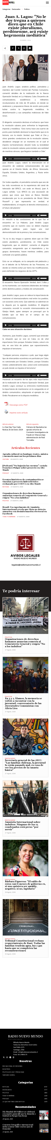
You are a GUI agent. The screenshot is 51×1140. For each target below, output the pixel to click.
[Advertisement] (25, 983)
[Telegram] (29, 48)
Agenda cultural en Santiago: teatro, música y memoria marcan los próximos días (25, 455)
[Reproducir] (5, 158)
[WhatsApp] (24, 48)
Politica (26, 9)
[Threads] (13, 1057)
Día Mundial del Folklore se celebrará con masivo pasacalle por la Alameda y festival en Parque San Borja (19, 1114)
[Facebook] (12, 48)
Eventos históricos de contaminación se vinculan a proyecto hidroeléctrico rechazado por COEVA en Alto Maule (23, 481)
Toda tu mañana (8, 516)
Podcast (5, 473)
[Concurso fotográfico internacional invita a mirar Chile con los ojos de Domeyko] (44, 1128)
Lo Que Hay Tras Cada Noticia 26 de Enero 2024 (12, 428)
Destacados (16, 9)
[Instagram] (7, 1057)
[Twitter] (3, 1057)
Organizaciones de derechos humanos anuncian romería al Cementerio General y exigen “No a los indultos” (24, 495)
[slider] (43, 158)
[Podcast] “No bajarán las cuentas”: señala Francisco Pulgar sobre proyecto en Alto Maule (24, 467)
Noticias (5, 487)
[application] (25, 158)
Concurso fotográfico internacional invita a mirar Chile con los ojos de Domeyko (17, 1127)
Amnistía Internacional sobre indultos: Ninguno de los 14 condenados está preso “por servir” (22, 826)
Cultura (5, 459)
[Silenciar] (38, 158)
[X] (18, 48)
